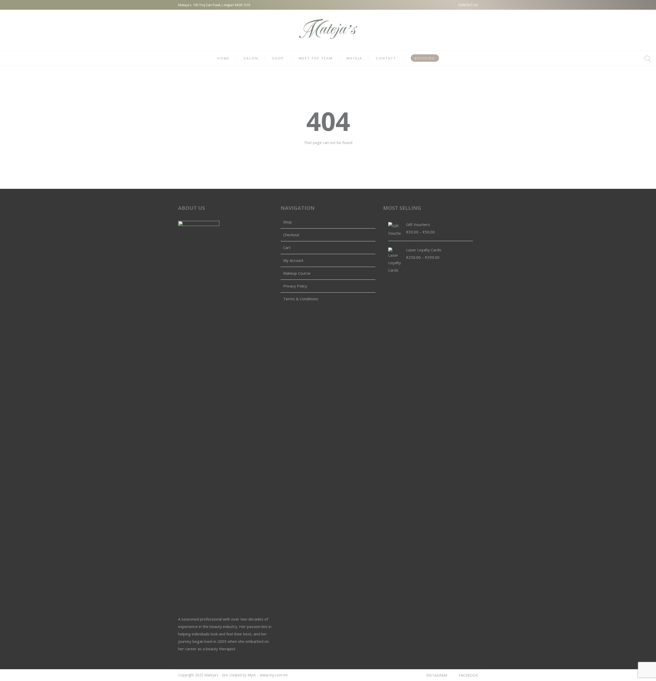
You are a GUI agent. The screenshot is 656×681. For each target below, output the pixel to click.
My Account (293, 260)
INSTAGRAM (436, 675)
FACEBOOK (468, 675)
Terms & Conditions (300, 298)
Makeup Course (297, 273)
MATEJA (354, 58)
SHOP (278, 58)
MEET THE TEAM (316, 58)
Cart (287, 247)
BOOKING (425, 58)
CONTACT (386, 58)
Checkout (291, 234)
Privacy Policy (295, 285)
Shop (287, 221)
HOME (223, 58)
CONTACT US (468, 5)
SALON (250, 58)
